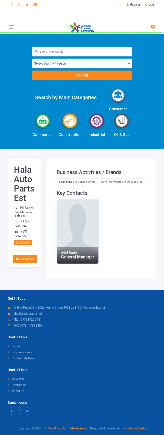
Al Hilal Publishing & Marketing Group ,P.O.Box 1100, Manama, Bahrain (60, 307)
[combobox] (82, 63)
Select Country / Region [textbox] (50, 63)
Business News (21, 352)
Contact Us (18, 385)
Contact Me (26, 259)
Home (15, 346)
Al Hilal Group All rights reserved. (66, 428)
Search (82, 75)
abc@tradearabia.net (27, 313)
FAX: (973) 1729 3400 (27, 325)
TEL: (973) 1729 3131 (27, 319)
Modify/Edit (23, 242)
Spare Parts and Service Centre (77, 181)
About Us (17, 391)
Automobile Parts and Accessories (121, 181)
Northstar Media (135, 428)
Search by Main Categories (66, 97)
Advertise (18, 379)
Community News (23, 358)
